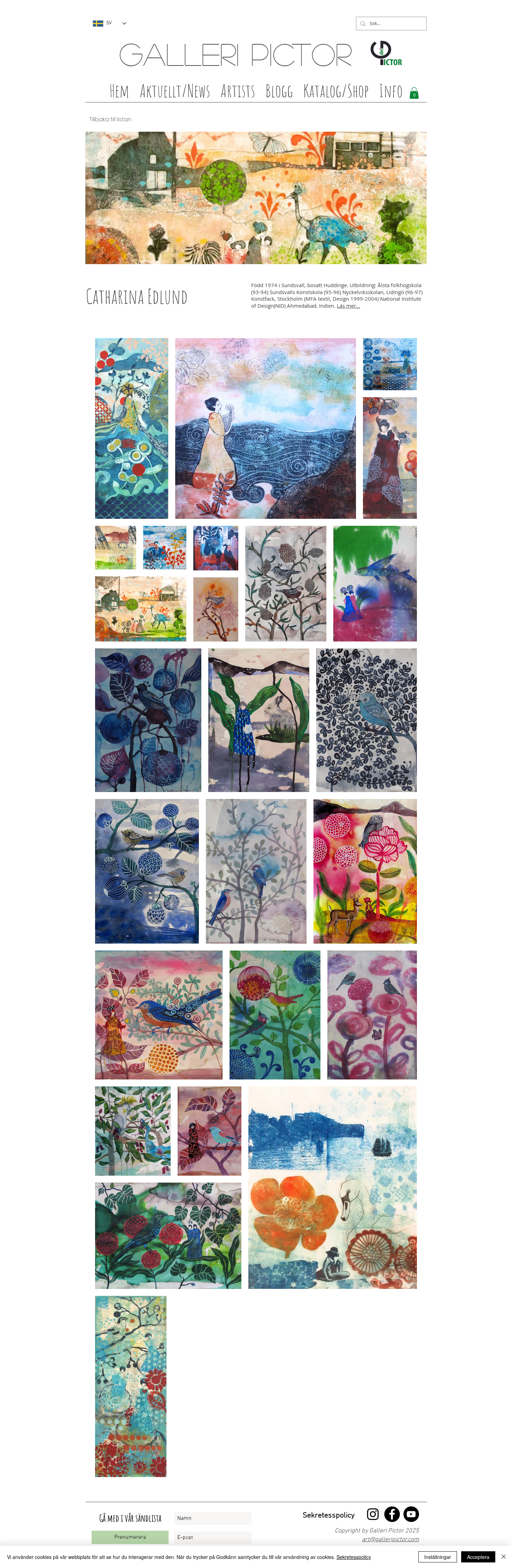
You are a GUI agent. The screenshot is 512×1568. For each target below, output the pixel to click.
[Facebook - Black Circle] (392, 1514)
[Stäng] (503, 1556)
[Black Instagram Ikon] (373, 1514)
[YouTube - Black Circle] (411, 1514)
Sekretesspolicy (353, 1556)
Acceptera (478, 1556)
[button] (237, 92)
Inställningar (437, 1556)
